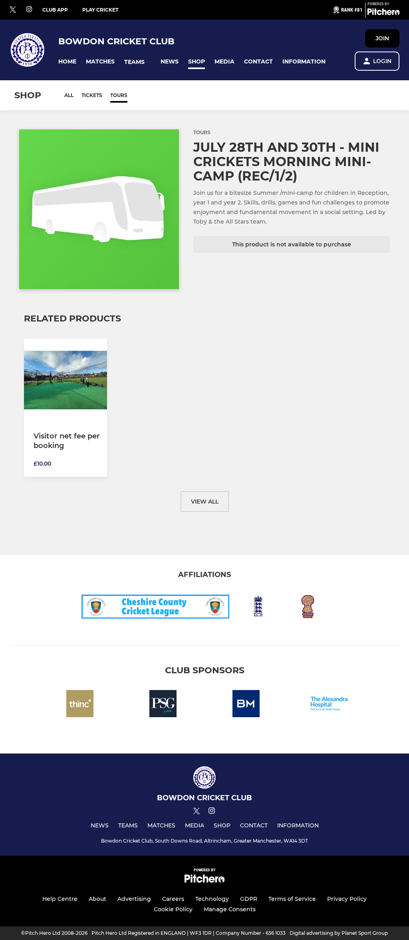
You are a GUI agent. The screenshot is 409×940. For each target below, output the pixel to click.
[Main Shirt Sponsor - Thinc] (80, 705)
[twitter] (13, 10)
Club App (55, 10)
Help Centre (59, 898)
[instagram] (29, 10)
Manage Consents (230, 909)
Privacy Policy (347, 898)
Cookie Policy (173, 909)
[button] (67, 61)
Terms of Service (292, 898)
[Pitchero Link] (383, 13)
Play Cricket (100, 10)
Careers (173, 898)
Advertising (134, 898)
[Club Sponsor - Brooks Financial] (246, 705)
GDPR (248, 898)
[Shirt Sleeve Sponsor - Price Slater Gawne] (163, 705)
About (97, 898)
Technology (212, 898)
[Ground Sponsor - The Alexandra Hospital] (329, 705)
